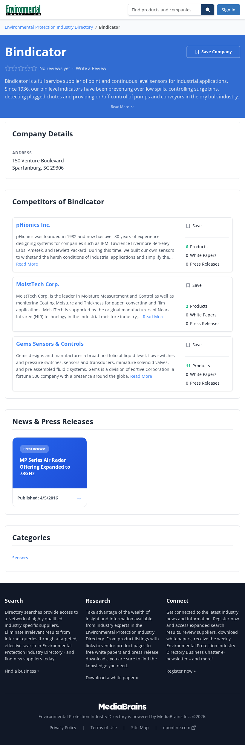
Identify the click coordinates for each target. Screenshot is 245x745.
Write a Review (91, 68)
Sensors (20, 557)
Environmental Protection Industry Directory (49, 27)
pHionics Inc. (33, 224)
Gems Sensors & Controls (50, 343)
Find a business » (22, 671)
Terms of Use (104, 727)
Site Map (140, 727)
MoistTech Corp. (37, 284)
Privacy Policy (63, 727)
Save (197, 225)
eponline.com (177, 727)
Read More (27, 264)
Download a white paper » (112, 677)
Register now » (181, 671)
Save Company (216, 51)
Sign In (228, 10)
